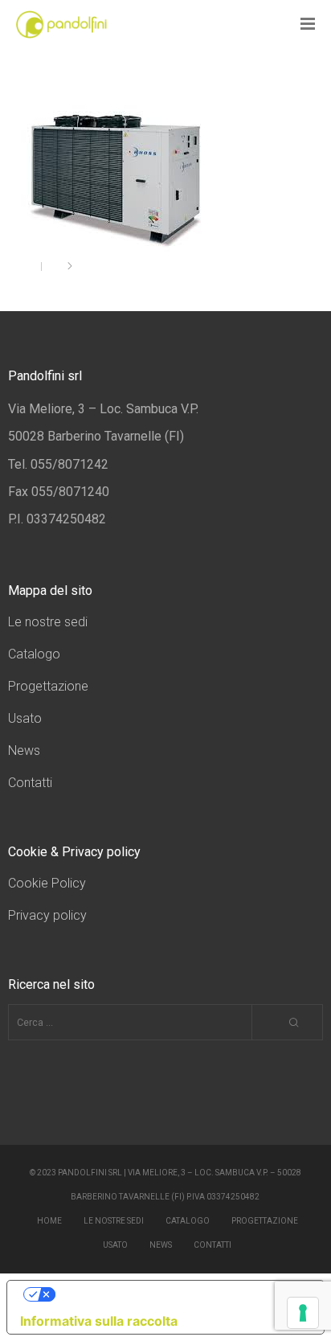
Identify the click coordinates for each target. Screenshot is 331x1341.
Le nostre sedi (48, 621)
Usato (25, 718)
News (24, 750)
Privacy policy (47, 915)
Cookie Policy (47, 883)
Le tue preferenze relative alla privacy (181, 1294)
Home (49, 1220)
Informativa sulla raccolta (99, 1321)
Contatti (30, 782)
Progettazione (48, 686)
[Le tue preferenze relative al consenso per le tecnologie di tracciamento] (303, 1313)
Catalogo (34, 654)
